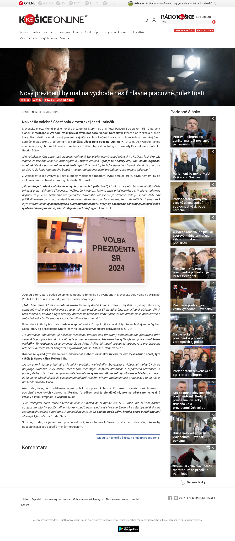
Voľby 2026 (137, 32)
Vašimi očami (28, 38)
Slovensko (63, 32)
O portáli (36, 499)
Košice (23, 32)
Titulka (25, 499)
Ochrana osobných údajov (88, 499)
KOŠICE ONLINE (30, 112)
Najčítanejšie (48, 38)
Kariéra (25, 504)
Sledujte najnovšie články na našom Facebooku (128, 437)
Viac (63, 38)
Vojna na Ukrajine (115, 32)
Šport (97, 32)
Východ (48, 32)
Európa (77, 32)
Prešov (35, 32)
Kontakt (136, 499)
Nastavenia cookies (117, 499)
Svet (88, 32)
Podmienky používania (57, 499)
